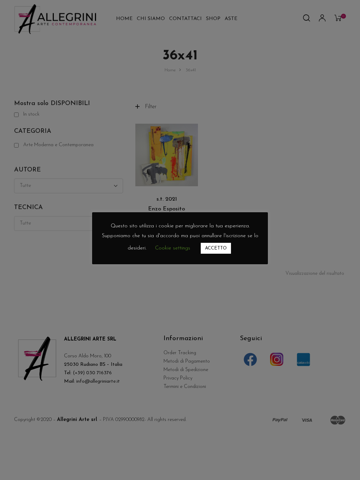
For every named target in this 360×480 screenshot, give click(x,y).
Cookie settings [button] (172, 248)
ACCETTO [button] (216, 248)
